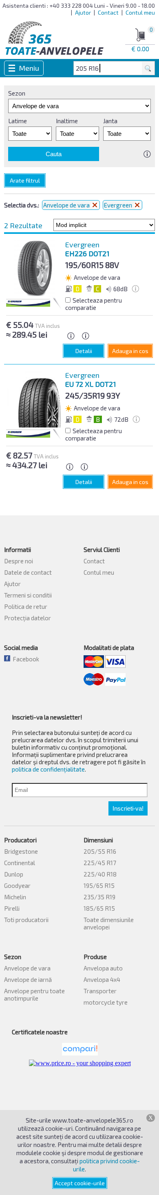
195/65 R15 (99, 885)
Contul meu (140, 12)
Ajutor (83, 12)
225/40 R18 (100, 874)
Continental (19, 862)
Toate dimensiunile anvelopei (109, 923)
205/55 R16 (100, 851)
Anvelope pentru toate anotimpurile (34, 994)
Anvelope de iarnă (28, 979)
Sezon (16, 93)
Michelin (15, 897)
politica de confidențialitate (48, 769)
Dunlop (13, 874)
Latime (17, 120)
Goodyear (17, 885)
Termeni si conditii (28, 595)
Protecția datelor (27, 617)
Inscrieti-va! (128, 808)
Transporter (100, 990)
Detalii (83, 350)
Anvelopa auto (103, 968)
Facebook (24, 659)
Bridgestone (21, 851)
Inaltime (67, 120)
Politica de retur (25, 606)
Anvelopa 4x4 (102, 979)
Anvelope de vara (67, 205)
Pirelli (12, 908)
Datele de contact (28, 572)
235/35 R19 (99, 897)
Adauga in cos (130, 350)
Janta (110, 120)
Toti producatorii (26, 919)
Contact (108, 12)
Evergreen (118, 205)
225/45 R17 (100, 862)
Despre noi (18, 561)
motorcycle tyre (106, 1002)
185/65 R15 (99, 908)
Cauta (54, 153)
